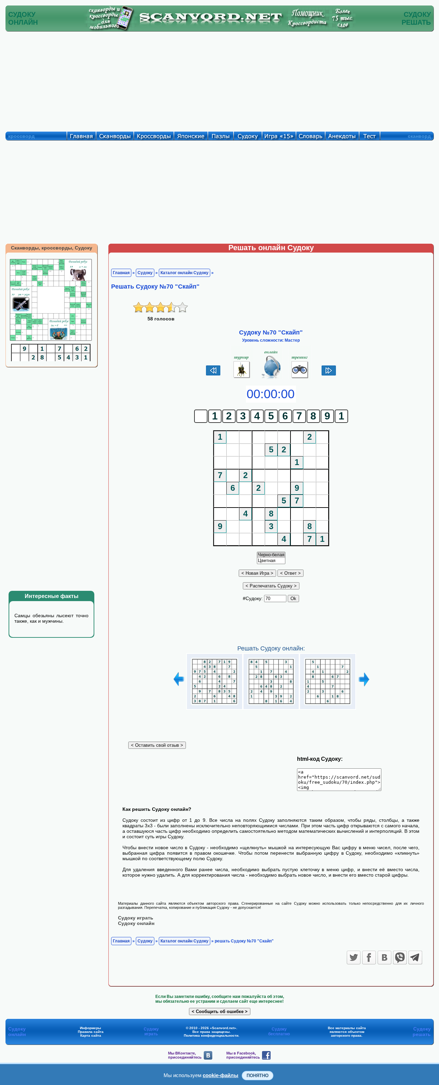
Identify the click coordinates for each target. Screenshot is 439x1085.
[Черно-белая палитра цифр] (271, 555)
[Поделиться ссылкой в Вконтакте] (384, 957)
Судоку (145, 272)
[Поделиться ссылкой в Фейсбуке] (369, 957)
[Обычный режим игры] (271, 378)
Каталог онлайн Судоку (185, 272)
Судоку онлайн (136, 923)
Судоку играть (135, 918)
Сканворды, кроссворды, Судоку (51, 248)
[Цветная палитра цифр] (271, 561)
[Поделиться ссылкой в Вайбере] (400, 957)
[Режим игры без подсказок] (242, 378)
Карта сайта (90, 1035)
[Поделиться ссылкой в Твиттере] (353, 957)
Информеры (90, 1028)
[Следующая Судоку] (328, 375)
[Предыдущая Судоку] (213, 375)
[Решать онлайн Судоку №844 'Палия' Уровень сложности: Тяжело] (271, 705)
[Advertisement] (219, 80)
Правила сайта (91, 1032)
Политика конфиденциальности (211, 1035)
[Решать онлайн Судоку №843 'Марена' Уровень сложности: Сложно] (214, 705)
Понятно (258, 1075)
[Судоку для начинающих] (300, 378)
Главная (121, 272)
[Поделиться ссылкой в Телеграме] (415, 957)
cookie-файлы (220, 1075)
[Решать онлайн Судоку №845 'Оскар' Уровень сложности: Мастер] (327, 705)
